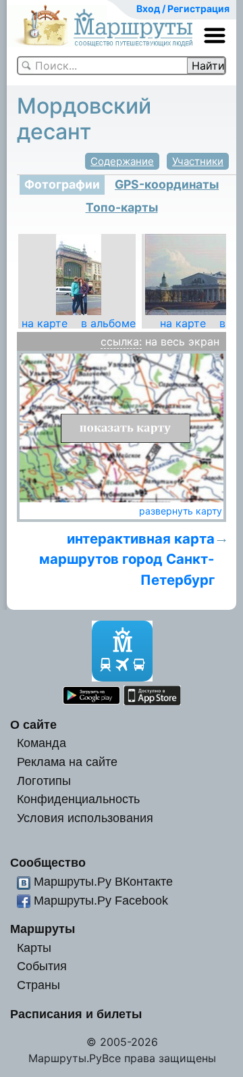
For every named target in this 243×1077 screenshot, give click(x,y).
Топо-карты (122, 207)
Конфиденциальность (78, 799)
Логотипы (44, 780)
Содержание (122, 161)
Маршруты (42, 929)
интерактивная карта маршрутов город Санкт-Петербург (127, 559)
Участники (197, 161)
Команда (41, 743)
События (42, 966)
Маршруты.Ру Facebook (101, 900)
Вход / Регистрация (183, 8)
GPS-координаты (167, 184)
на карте (45, 323)
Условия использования (85, 818)
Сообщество (48, 862)
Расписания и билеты (76, 1014)
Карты (34, 947)
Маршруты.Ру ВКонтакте (103, 881)
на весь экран (182, 341)
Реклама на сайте (67, 762)
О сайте (33, 724)
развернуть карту (180, 511)
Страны (38, 985)
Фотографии (62, 184)
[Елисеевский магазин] (78, 273)
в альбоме (108, 323)
